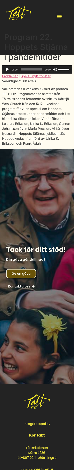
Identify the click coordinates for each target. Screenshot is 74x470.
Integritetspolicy (37, 423)
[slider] (64, 69)
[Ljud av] (55, 69)
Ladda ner (10, 76)
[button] (59, 16)
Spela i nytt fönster (36, 76)
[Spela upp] (7, 69)
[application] (37, 69)
